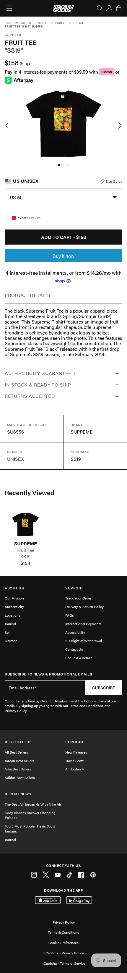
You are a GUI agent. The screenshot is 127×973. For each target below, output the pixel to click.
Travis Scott (74, 760)
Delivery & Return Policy (84, 606)
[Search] (99, 8)
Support (74, 588)
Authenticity (14, 606)
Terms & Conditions (63, 932)
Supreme (76, 23)
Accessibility (75, 632)
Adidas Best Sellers (20, 777)
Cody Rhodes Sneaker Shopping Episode (30, 815)
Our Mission (14, 598)
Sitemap (11, 640)
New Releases (76, 752)
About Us (14, 588)
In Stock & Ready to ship (38, 384)
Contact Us (74, 649)
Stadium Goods (18, 23)
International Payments (83, 623)
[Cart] (118, 8)
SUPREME (25, 543)
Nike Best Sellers (18, 769)
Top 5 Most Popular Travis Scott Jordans (30, 828)
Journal (10, 623)
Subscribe (103, 688)
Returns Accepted (30, 395)
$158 (25, 563)
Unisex (40, 23)
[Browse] (9, 8)
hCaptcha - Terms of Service (63, 963)
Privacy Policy (64, 922)
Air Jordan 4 (74, 769)
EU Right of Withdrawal (83, 640)
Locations (12, 615)
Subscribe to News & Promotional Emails (48, 674)
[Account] (109, 8)
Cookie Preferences (63, 942)
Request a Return (78, 657)
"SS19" (25, 556)
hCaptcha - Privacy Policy (63, 953)
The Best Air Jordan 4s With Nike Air (33, 804)
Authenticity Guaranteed (40, 373)
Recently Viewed (29, 492)
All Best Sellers (16, 752)
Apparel (58, 23)
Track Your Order (78, 598)
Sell (7, 632)
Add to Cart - (63, 237)
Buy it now (63, 256)
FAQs (69, 615)
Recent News (18, 793)
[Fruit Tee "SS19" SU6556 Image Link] (25, 524)
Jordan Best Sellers (19, 760)
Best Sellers (18, 741)
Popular (74, 741)
